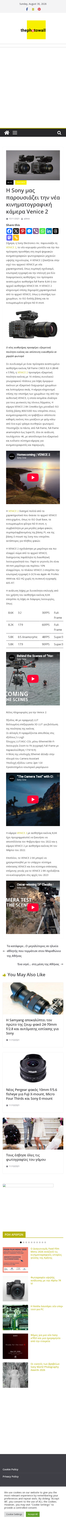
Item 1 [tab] (21, 1242)
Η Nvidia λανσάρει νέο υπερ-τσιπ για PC (47, 1308)
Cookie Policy (10, 1469)
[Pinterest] (23, 231)
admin (27, 218)
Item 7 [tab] (37, 1242)
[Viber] (36, 231)
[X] (16, 231)
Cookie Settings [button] (14, 1514)
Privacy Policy (11, 1476)
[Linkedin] (49, 231)
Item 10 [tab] (45, 1242)
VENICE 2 (11, 247)
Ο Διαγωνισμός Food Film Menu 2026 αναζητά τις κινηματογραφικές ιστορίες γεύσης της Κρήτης (46, 1253)
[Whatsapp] (42, 231)
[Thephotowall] (7, 133)
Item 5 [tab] (31, 1242)
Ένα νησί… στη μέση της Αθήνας (38, 964)
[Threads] (56, 231)
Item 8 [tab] (40, 1242)
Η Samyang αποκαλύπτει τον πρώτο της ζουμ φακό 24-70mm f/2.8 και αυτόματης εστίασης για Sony (32, 1027)
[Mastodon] (9, 238)
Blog (9, 182)
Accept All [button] (33, 1514)
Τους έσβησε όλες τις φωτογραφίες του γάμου (26, 1157)
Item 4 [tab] (29, 1242)
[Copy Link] (16, 238)
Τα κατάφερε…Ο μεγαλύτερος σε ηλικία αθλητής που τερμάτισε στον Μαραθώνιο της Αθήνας (34, 951)
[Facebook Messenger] (29, 231)
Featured (21, 182)
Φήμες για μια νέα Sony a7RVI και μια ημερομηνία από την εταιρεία (45, 1338)
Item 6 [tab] (34, 1242)
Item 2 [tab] (23, 1242)
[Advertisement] (33, 95)
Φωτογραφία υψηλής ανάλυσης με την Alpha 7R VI (46, 1280)
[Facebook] (9, 231)
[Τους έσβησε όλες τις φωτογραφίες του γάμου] (33, 1120)
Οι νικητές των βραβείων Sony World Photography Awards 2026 (45, 1367)
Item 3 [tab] (26, 1242)
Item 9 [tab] (42, 1242)
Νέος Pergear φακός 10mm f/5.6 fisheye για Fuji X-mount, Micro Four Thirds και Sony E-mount (31, 1094)
